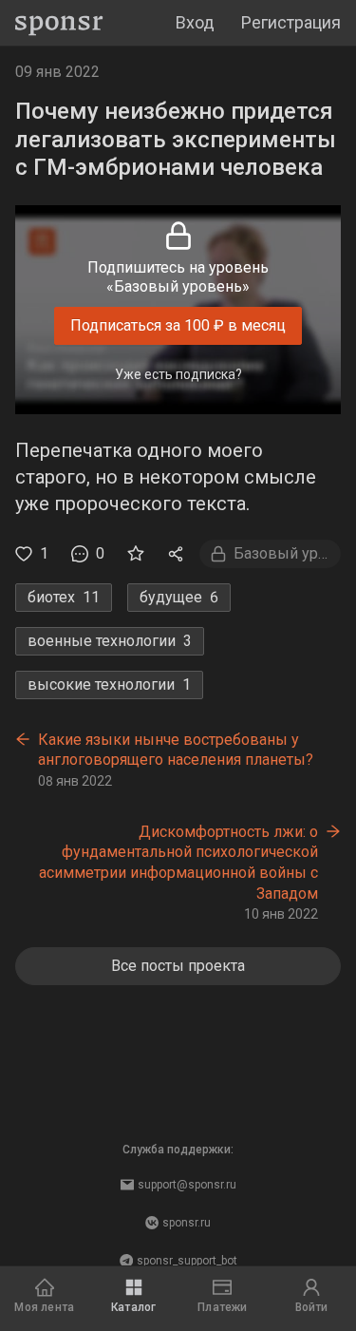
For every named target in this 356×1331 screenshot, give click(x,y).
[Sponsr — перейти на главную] (59, 23)
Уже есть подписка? (178, 374)
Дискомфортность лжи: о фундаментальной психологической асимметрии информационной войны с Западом (178, 863)
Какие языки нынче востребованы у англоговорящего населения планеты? (175, 750)
